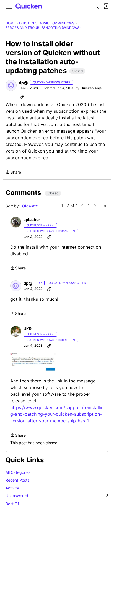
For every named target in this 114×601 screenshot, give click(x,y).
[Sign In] (106, 6)
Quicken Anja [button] (91, 88)
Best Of (12, 503)
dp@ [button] (23, 82)
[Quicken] (28, 6)
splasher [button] (32, 219)
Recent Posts (17, 480)
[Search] (96, 6)
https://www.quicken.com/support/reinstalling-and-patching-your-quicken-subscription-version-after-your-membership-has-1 (56, 414)
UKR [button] (28, 328)
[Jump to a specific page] (104, 205)
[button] (11, 85)
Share (13, 172)
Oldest (28, 206)
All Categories (18, 472)
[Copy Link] (22, 96)
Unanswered (57, 495)
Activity (12, 488)
